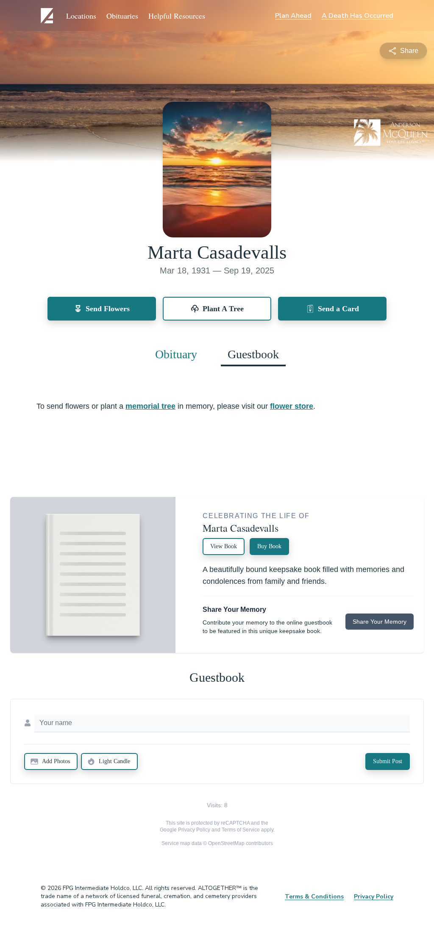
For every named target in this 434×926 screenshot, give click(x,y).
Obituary (176, 354)
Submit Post (387, 761)
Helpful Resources (176, 16)
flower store (291, 406)
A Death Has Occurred (357, 15)
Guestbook (253, 354)
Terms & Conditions (314, 897)
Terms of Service (241, 830)
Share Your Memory (379, 621)
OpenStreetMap (226, 843)
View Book (223, 546)
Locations (81, 16)
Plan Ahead (293, 15)
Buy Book (269, 546)
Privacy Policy (194, 830)
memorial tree (150, 406)
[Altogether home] (48, 15)
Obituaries (122, 16)
